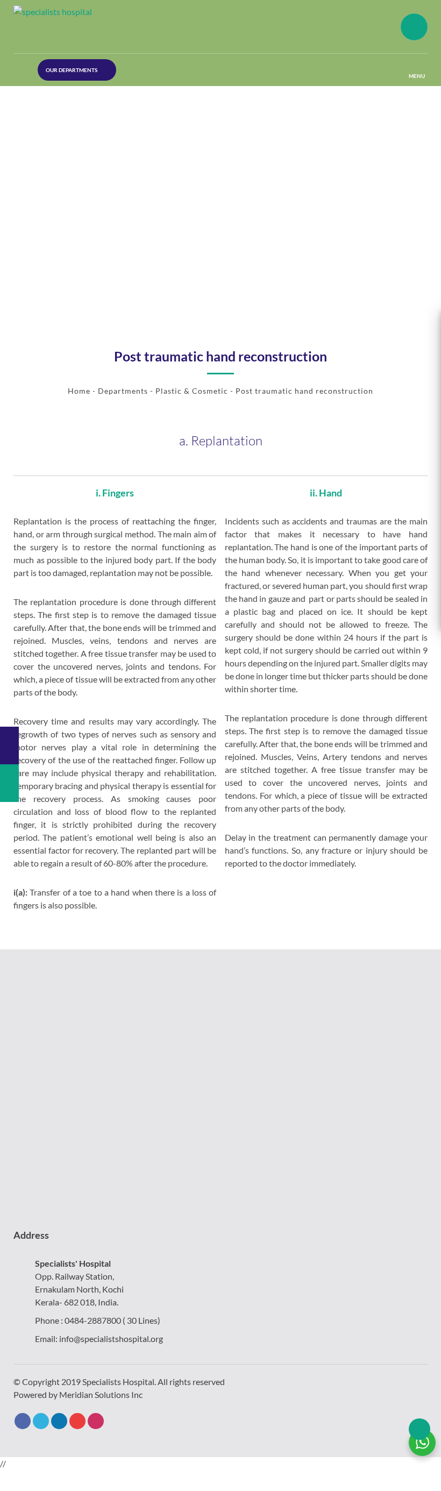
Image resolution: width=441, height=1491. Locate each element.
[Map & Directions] (9, 745)
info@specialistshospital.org (111, 1338)
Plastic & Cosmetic (191, 390)
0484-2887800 (93, 1320)
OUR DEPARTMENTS (71, 70)
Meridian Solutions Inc (101, 1394)
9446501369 (43, 113)
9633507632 (43, 89)
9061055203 (43, 136)
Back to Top (419, 1429)
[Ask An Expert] (9, 783)
